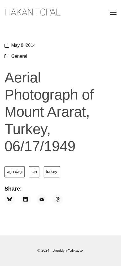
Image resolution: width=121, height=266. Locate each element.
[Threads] (57, 199)
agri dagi (15, 171)
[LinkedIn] (26, 199)
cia (34, 171)
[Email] (42, 199)
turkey (51, 171)
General (19, 56)
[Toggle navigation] (113, 12)
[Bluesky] (10, 199)
